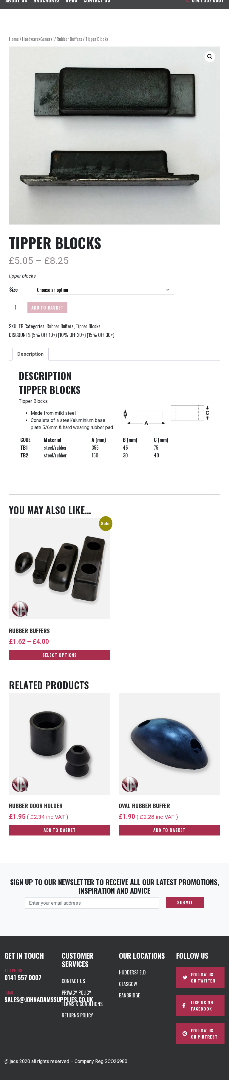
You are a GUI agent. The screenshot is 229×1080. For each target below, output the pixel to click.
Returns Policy (77, 1015)
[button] (210, 56)
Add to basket (47, 307)
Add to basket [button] (59, 830)
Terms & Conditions (82, 1004)
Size (13, 289)
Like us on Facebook (202, 1005)
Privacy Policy (76, 992)
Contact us (73, 981)
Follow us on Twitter (203, 977)
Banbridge (129, 995)
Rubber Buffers (69, 38)
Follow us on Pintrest (204, 1033)
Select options (59, 655)
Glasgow (128, 984)
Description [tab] (30, 354)
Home (14, 38)
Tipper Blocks (88, 326)
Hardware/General (37, 38)
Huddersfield (132, 972)
